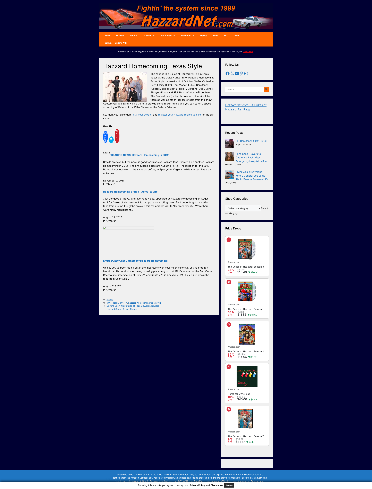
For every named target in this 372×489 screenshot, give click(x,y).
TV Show (147, 35)
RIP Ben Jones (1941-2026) (252, 141)
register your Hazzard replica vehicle (179, 114)
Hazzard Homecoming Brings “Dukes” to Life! (130, 191)
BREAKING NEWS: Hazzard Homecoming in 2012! (140, 155)
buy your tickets (142, 114)
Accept (229, 485)
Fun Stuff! (186, 35)
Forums (120, 35)
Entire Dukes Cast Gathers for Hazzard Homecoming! (135, 260)
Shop (215, 35)
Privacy (108, 479)
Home (107, 35)
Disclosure (217, 485)
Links (236, 35)
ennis (109, 303)
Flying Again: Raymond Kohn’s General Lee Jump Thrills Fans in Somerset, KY (252, 175)
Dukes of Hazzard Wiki (116, 43)
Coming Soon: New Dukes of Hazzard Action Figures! (133, 306)
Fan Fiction (166, 35)
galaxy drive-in (120, 303)
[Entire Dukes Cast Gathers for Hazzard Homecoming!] (128, 228)
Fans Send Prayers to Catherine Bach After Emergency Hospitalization (251, 157)
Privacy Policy (197, 485)
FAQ (226, 35)
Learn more (248, 51)
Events (110, 299)
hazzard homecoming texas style (144, 303)
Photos (133, 35)
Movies (203, 35)
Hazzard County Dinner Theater (122, 309)
